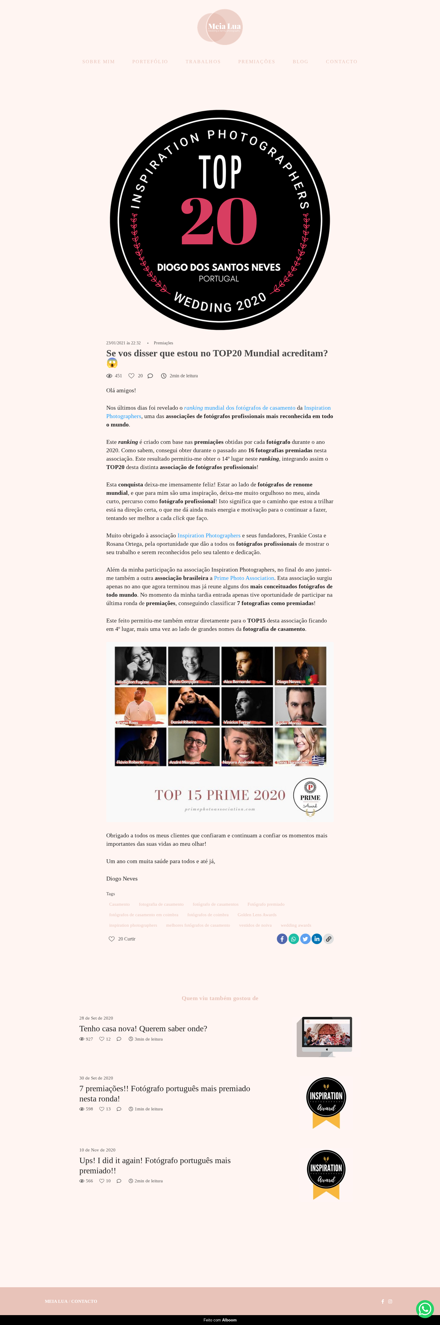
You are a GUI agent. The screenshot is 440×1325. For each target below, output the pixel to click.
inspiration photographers (133, 925)
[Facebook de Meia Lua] (382, 1301)
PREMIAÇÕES (256, 61)
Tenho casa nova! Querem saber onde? (143, 1028)
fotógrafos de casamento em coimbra (143, 914)
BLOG (301, 61)
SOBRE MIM (98, 61)
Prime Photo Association (244, 578)
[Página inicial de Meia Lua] (220, 27)
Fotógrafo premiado (266, 904)
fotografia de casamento (161, 904)
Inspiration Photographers (209, 535)
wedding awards (296, 925)
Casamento (119, 904)
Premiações (163, 343)
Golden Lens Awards (257, 914)
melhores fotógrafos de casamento (198, 925)
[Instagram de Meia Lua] (390, 1301)
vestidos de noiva (255, 925)
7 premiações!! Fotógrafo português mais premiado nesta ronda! (164, 1093)
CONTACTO (342, 61)
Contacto (84, 1301)
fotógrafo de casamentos (216, 904)
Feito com (220, 1320)
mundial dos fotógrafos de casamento (239, 407)
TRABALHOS (203, 61)
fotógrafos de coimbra (208, 914)
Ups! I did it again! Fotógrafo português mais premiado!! (155, 1165)
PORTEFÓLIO (150, 61)
